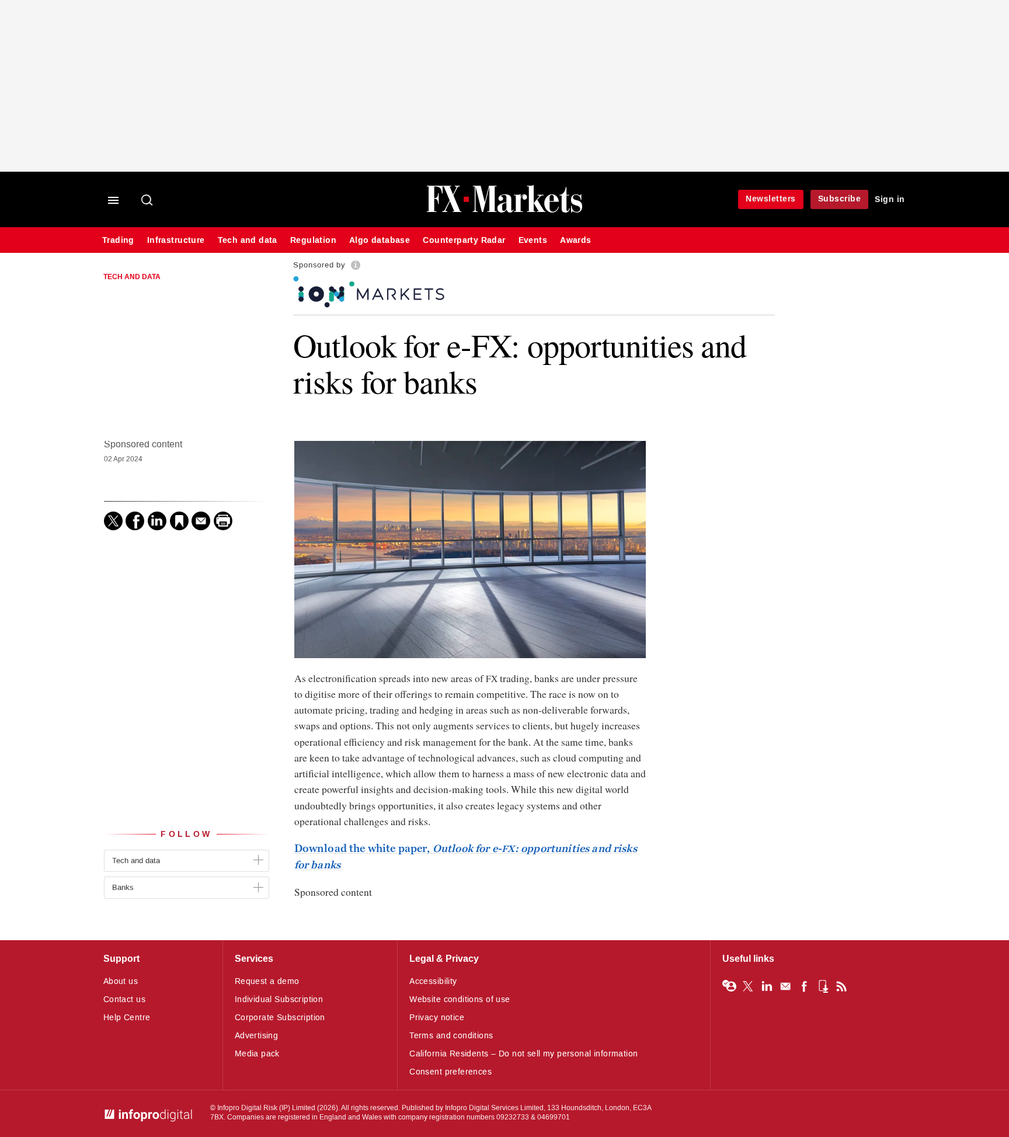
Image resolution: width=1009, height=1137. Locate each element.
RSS (841, 986)
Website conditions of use (459, 999)
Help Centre (127, 1017)
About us (120, 981)
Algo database (379, 240)
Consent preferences (450, 1071)
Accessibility (433, 981)
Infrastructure (176, 240)
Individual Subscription (279, 999)
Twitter (748, 986)
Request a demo (267, 981)
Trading (118, 240)
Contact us (124, 999)
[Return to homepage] (504, 211)
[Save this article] (179, 521)
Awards (575, 240)
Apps (823, 986)
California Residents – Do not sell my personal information (523, 1053)
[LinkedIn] (157, 521)
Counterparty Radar (464, 240)
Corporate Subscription (280, 1017)
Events (533, 240)
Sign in (890, 199)
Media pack (257, 1053)
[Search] (147, 201)
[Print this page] (223, 521)
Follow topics (729, 986)
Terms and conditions (451, 1035)
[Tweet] (113, 521)
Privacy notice (436, 1017)
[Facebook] (135, 521)
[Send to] (201, 521)
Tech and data (247, 240)
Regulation (313, 240)
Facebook (804, 986)
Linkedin (767, 986)
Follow (186, 834)
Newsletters (771, 199)
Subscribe (839, 199)
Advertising (257, 1035)
